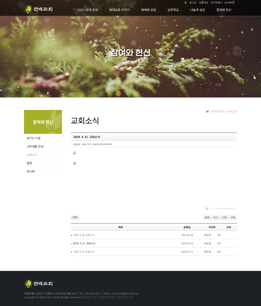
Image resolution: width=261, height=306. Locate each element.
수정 (224, 217)
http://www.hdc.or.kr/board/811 (223, 208)
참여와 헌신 (223, 9)
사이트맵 (229, 2)
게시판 (31, 171)
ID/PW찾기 (216, 2)
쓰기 (215, 217)
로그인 (192, 2)
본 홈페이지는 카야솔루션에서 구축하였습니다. (108, 297)
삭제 (232, 217)
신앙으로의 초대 (87, 9)
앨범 (29, 163)
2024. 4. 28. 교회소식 (84, 235)
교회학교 (173, 9)
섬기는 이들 (34, 138)
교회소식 (32, 154)
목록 (75, 217)
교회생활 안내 (35, 146)
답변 (207, 217)
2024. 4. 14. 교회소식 (84, 251)
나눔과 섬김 (197, 9)
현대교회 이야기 (119, 9)
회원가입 (203, 2)
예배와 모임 (148, 9)
